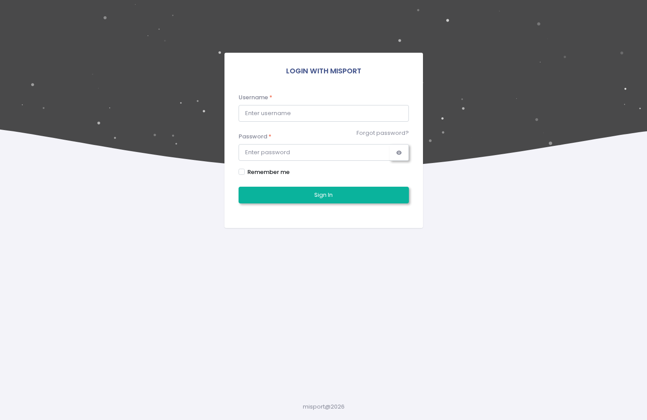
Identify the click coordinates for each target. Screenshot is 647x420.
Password (255, 136)
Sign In (323, 195)
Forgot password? (383, 133)
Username (255, 97)
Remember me (268, 172)
